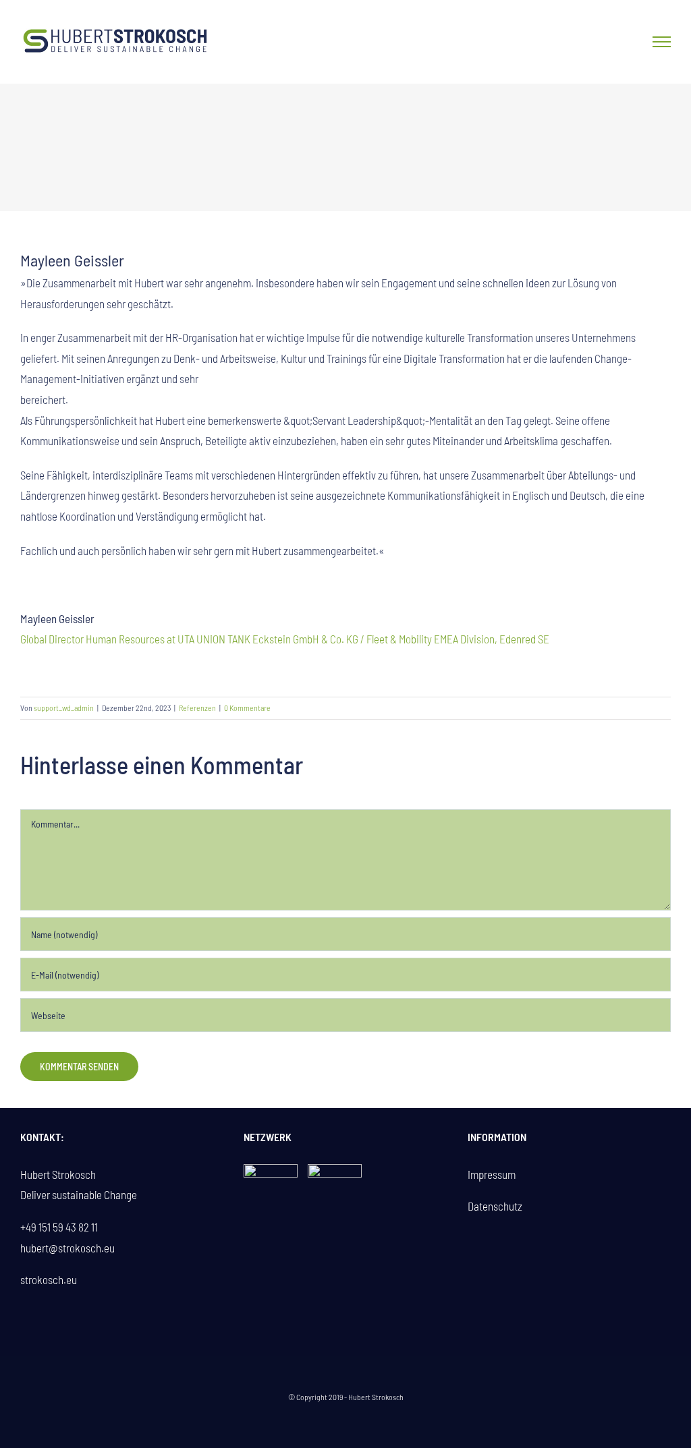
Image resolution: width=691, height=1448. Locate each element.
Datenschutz (495, 1206)
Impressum (492, 1174)
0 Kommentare (247, 707)
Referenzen (197, 707)
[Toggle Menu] (662, 41)
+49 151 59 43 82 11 (59, 1227)
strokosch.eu (48, 1279)
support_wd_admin (64, 707)
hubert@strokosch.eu (67, 1247)
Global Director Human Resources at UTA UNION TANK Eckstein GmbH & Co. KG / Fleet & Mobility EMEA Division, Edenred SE (284, 638)
